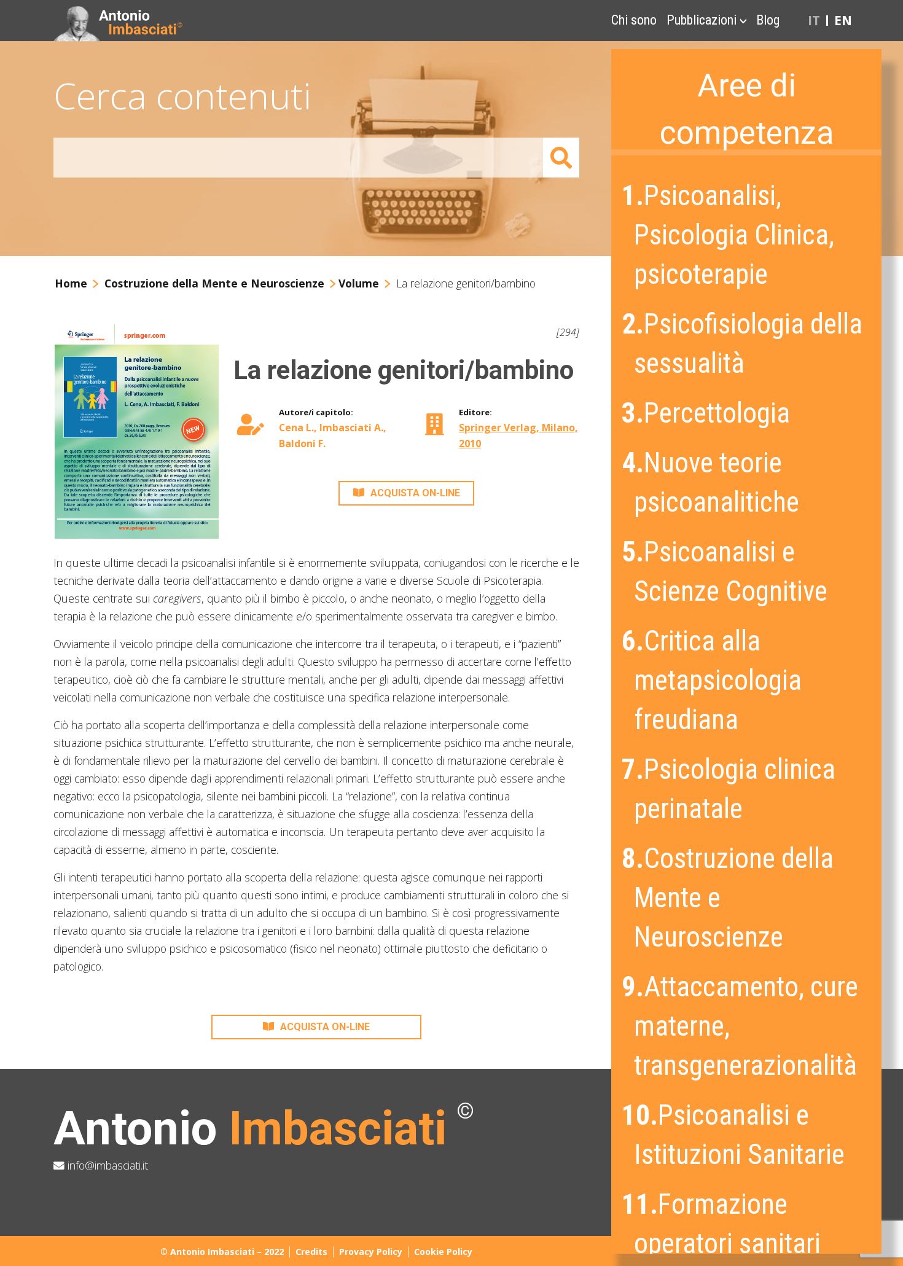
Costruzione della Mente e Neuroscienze (729, 897)
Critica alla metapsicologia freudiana (713, 680)
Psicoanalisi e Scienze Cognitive (725, 572)
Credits (311, 1251)
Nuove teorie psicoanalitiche (711, 482)
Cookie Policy (443, 1251)
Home (71, 283)
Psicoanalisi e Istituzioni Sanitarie (734, 1135)
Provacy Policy (370, 1251)
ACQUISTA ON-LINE (415, 493)
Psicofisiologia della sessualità (743, 344)
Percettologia (707, 413)
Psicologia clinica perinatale (729, 789)
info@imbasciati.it (106, 1165)
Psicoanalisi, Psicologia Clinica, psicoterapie (729, 235)
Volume (358, 283)
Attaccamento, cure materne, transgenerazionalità (741, 1026)
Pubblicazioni (701, 20)
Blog (768, 20)
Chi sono (634, 20)
